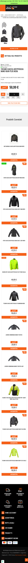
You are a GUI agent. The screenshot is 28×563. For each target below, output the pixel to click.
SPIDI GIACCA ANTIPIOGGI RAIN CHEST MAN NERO (14, 209)
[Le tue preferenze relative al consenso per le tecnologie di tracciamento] (2, 561)
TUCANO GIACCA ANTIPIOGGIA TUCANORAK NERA (14, 303)
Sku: (2, 65)
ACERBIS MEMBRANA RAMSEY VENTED (14, 335)
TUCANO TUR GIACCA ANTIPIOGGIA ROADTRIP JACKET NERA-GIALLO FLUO (14, 398)
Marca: (2, 64)
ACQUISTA (14, 160)
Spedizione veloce (7, 494)
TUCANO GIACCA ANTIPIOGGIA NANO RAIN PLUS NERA (14, 429)
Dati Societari (18, 555)
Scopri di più (14, 48)
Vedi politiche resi (14, 103)
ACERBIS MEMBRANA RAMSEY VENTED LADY (14, 366)
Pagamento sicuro (20, 494)
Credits (24, 555)
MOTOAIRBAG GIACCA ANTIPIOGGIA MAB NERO (14, 146)
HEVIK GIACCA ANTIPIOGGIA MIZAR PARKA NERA (14, 178)
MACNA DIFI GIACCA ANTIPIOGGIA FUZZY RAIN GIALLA (14, 272)
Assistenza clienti (8, 506)
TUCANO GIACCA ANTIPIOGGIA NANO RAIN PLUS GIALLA (14, 460)
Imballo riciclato (20, 506)
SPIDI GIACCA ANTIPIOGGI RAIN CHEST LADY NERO (14, 240)
